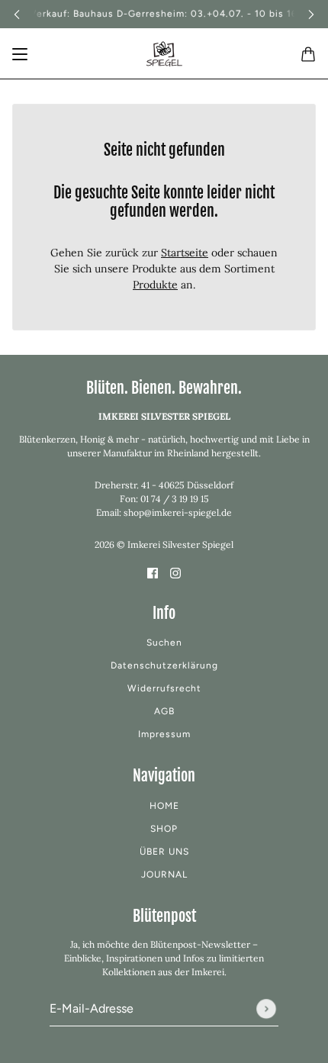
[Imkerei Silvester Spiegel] (164, 53)
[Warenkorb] (308, 54)
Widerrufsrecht (164, 688)
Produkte (155, 285)
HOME (164, 805)
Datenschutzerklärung (164, 665)
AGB (164, 711)
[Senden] (266, 1009)
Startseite (184, 252)
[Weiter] (311, 14)
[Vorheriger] (16, 14)
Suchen (164, 642)
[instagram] (175, 572)
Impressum (164, 734)
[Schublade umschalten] (19, 54)
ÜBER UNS (164, 851)
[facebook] (152, 572)
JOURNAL (164, 874)
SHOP (164, 828)
